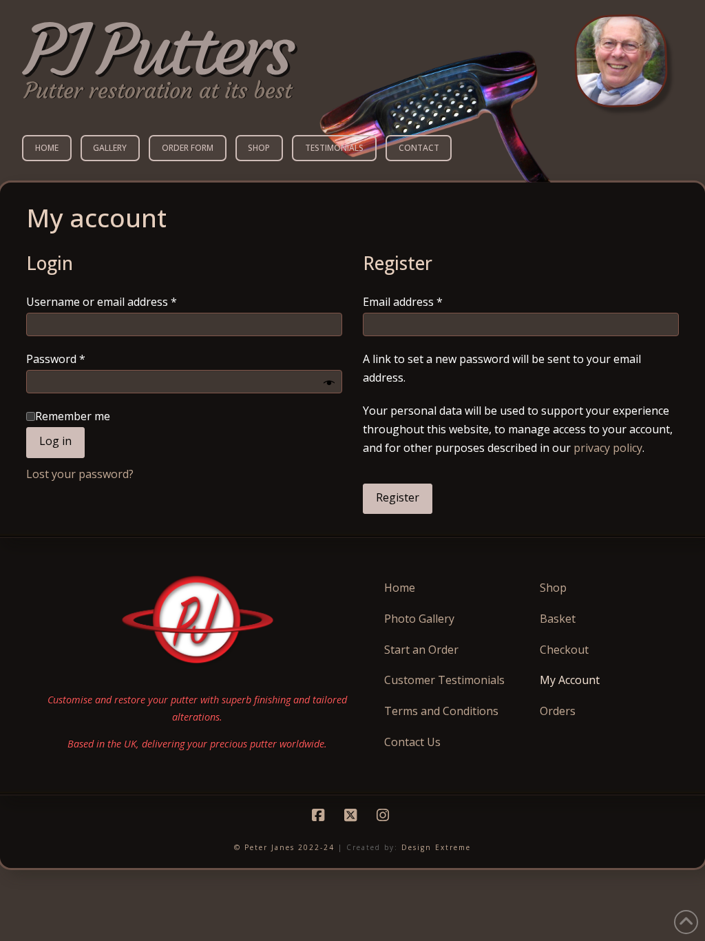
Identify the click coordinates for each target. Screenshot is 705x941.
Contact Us (412, 741)
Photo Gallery (419, 618)
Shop (553, 587)
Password (78, 358)
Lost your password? (80, 474)
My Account (570, 679)
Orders (558, 710)
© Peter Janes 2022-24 (284, 847)
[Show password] (329, 383)
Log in (55, 440)
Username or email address (124, 301)
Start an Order (421, 649)
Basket (558, 618)
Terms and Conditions (441, 710)
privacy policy (608, 447)
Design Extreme (436, 847)
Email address (425, 301)
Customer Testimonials (444, 679)
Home (399, 587)
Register (397, 497)
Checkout (564, 649)
